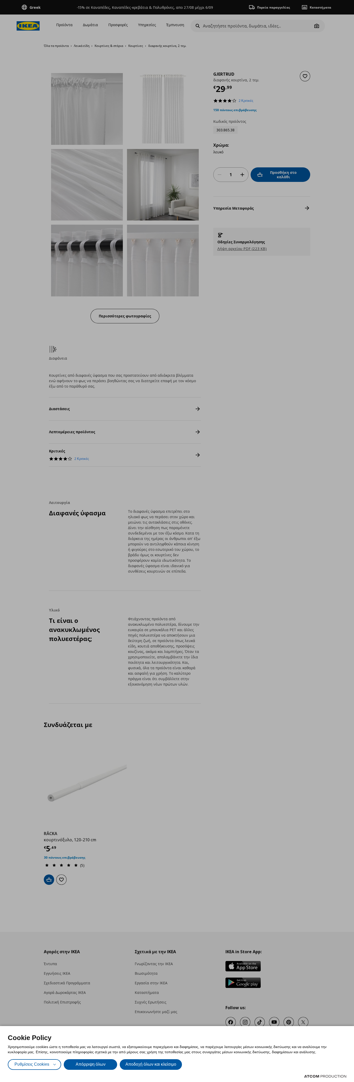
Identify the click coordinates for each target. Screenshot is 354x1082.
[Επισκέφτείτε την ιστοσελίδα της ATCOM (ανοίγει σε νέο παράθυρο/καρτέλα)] (325, 1076)
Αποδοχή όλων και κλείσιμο (150, 1064)
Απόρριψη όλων (90, 1064)
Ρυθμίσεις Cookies (32, 1064)
